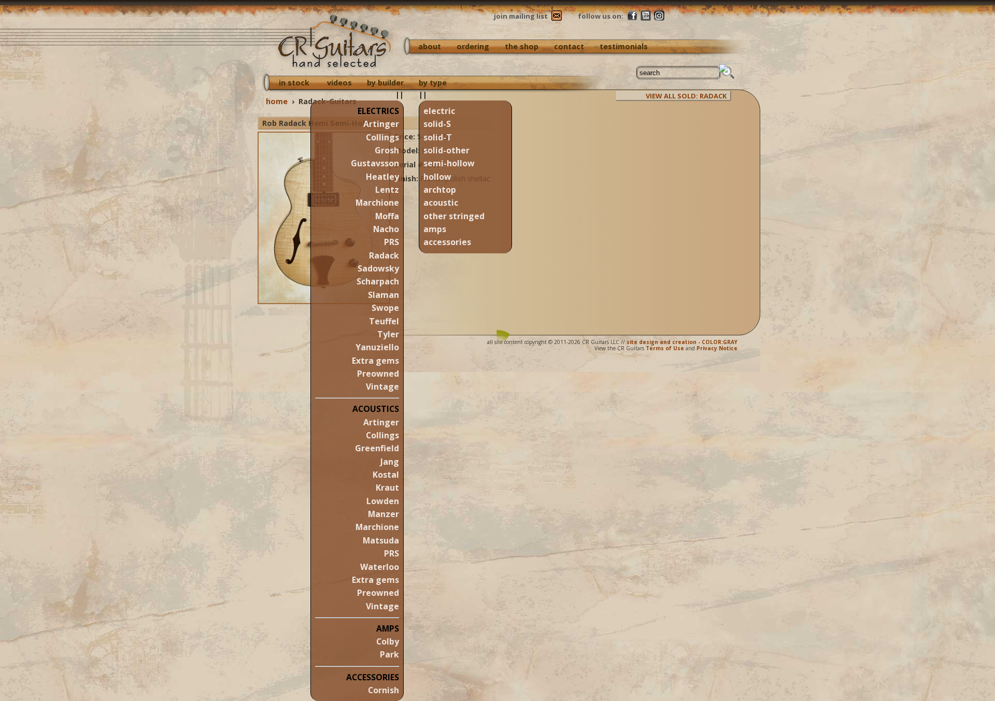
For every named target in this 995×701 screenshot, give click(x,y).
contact (569, 46)
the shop (521, 46)
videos (339, 83)
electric (439, 111)
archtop (439, 189)
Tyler (388, 334)
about (429, 46)
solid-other (446, 150)
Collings (382, 137)
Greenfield (377, 448)
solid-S (437, 124)
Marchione (377, 202)
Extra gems (375, 360)
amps (434, 229)
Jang (389, 461)
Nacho (386, 229)
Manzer (383, 514)
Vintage (382, 386)
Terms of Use (665, 348)
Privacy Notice (716, 348)
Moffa (387, 216)
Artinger (381, 124)
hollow (437, 176)
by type (433, 83)
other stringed (454, 216)
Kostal (386, 474)
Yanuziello (377, 347)
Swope (385, 307)
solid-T (437, 137)
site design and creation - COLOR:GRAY (682, 342)
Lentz (387, 189)
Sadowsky (378, 268)
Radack (384, 255)
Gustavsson (375, 163)
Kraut (387, 487)
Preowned (378, 373)
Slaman (383, 295)
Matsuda (381, 540)
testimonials (624, 46)
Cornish (383, 690)
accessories (447, 242)
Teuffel (384, 321)
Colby (387, 641)
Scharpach (378, 281)
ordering (473, 46)
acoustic (440, 202)
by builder (385, 83)
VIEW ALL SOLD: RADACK (686, 96)
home (277, 101)
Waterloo (379, 567)
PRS (391, 242)
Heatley (382, 176)
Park (389, 654)
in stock (294, 83)
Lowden (382, 501)
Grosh (387, 150)
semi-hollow (449, 163)
